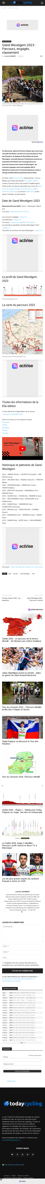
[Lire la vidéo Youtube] (22, 448)
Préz (33, 573)
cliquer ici (23, 217)
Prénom (5, 1057)
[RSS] (28, 1155)
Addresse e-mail (8, 1064)
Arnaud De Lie (27, 189)
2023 (9, 573)
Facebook (5, 422)
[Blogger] (12, 1155)
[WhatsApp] (19, 61)
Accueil (4, 8)
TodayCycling (10, 1081)
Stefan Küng (30, 192)
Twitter (4, 425)
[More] (28, 61)
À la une (15, 573)
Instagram (5, 428)
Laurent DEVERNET (10, 56)
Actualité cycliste (13, 8)
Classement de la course (19, 212)
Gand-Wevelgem (25, 573)
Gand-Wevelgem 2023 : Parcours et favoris (35, 599)
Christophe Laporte (31, 181)
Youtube (5, 433)
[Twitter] (9, 61)
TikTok (4, 430)
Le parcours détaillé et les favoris (22, 222)
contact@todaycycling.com (11, 1140)
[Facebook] (4, 61)
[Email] (23, 61)
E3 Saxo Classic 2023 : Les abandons (11, 599)
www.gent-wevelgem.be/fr (13, 414)
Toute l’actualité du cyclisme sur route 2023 (26, 567)
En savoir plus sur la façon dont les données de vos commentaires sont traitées (20, 979)
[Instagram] (22, 1155)
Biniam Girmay (18, 178)
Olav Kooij (13, 192)
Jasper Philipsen (15, 189)
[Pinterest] (14, 61)
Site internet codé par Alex (14, 1165)
